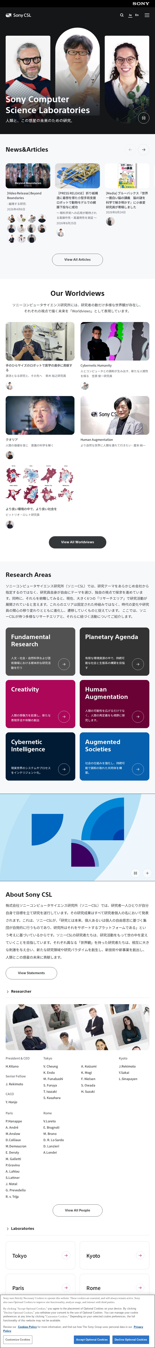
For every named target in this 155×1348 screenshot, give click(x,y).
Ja (130, 15)
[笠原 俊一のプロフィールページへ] (31, 218)
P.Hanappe (14, 1121)
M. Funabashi (53, 1078)
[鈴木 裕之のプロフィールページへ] (61, 232)
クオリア (12, 439)
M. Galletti (13, 1158)
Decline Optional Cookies (131, 1339)
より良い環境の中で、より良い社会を (31, 509)
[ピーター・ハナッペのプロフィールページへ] (42, 218)
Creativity (25, 689)
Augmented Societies (102, 745)
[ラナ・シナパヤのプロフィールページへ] (31, 238)
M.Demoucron (16, 1146)
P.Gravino (13, 1165)
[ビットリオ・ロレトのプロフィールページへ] (11, 228)
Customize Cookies (17, 1339)
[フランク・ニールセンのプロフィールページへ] (11, 238)
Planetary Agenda (111, 637)
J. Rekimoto (14, 1084)
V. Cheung (50, 1066)
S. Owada (88, 1085)
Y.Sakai (124, 1072)
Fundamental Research (30, 640)
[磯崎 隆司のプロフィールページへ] (21, 228)
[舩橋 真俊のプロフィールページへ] (21, 218)
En (137, 15)
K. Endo (49, 1072)
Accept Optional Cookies (92, 1339)
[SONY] (141, 3)
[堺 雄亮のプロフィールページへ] (21, 238)
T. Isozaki (50, 1091)
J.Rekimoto (127, 1066)
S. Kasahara (52, 1097)
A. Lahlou (12, 1171)
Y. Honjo (11, 1102)
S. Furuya (50, 1085)
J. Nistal (11, 1183)
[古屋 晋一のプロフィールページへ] (11, 218)
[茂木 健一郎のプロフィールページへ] (42, 228)
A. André (12, 1127)
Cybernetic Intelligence (28, 745)
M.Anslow (13, 1133)
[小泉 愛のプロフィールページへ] (31, 228)
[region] (77, 1321)
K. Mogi (86, 1072)
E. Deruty (12, 1152)
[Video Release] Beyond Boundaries (24, 195)
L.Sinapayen (128, 1078)
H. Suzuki (88, 1091)
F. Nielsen (88, 1078)
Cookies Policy (27, 1326)
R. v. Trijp (12, 1196)
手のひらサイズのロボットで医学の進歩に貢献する (39, 367)
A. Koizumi (88, 1066)
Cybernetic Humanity (96, 365)
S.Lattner (13, 1177)
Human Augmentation (97, 439)
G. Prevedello (16, 1190)
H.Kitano (12, 1066)
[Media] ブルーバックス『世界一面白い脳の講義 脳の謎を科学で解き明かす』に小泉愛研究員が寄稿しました (127, 200)
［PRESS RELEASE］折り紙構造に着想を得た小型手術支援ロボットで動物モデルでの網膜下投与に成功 (77, 200)
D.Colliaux (13, 1139)
